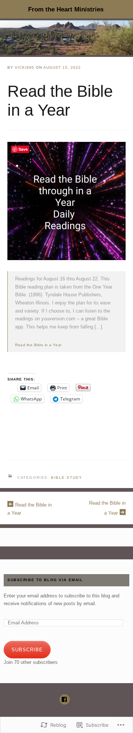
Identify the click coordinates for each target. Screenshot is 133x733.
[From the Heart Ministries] (66, 37)
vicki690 (24, 67)
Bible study (66, 477)
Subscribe (27, 649)
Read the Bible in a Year (38, 345)
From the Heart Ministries (65, 9)
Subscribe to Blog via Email (45, 580)
